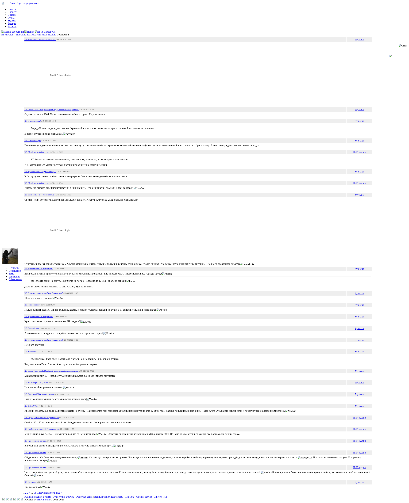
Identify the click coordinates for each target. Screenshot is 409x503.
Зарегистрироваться (28, 3)
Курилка (359, 121)
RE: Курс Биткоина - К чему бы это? (38, 269)
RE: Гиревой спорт (31, 305)
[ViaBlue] (11, 499)
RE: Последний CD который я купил (39, 394)
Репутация (14, 276)
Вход (12, 3)
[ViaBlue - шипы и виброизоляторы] (18, 499)
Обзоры (12, 14)
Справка (129, 496)
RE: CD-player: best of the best (36, 152)
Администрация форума (37, 496)
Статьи (11, 17)
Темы (12, 273)
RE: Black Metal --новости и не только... (40, 39)
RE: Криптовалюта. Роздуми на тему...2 (40, 172)
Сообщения (15, 270)
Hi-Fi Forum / (8, 34)
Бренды (12, 23)
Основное (14, 268)
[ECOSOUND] (14, 499)
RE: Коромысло (30, 351)
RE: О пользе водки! (32, 121)
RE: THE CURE (30, 406)
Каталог (12, 26)
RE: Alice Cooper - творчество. (36, 382)
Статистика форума (63, 496)
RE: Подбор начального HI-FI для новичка (41, 417)
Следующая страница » (49, 492)
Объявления (15, 279)
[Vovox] (22, 499)
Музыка (12, 20)
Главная (12, 9)
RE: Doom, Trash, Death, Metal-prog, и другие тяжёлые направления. (51, 109)
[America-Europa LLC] (7, 499)
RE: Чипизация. (30, 482)
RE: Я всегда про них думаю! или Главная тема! (43, 293)
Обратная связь (84, 496)
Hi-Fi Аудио (359, 152)
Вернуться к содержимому (108, 496)
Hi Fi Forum (43, 499)
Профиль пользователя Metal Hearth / (36, 34)
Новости (12, 12)
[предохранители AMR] (3, 499)
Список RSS (160, 496)
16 (35, 492)
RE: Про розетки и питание (35, 441)
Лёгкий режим (144, 496)
